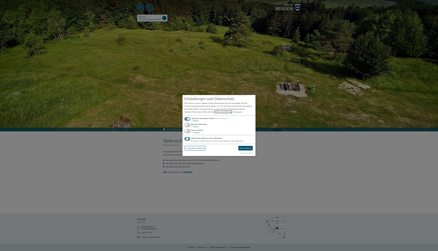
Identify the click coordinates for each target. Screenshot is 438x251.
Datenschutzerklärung (223, 112)
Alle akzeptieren (245, 148)
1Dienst (194, 120)
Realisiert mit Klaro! (246, 153)
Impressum (237, 112)
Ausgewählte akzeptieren (195, 148)
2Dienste (195, 132)
